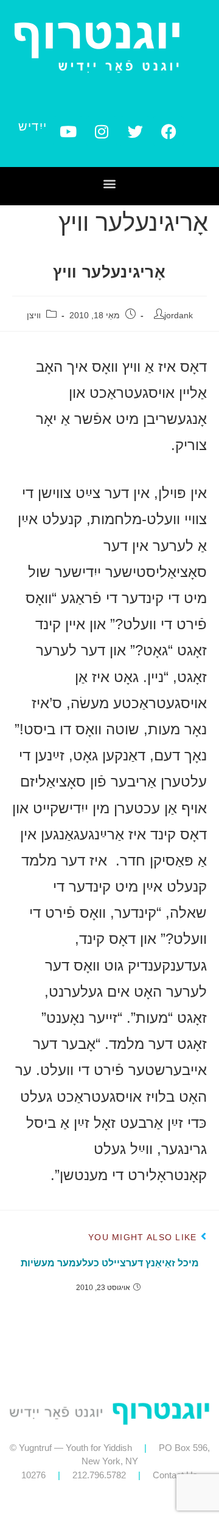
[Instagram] (101, 131)
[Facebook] (168, 131)
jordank (178, 315)
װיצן (34, 315)
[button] (110, 183)
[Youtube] (68, 131)
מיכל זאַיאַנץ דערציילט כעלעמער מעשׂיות (110, 1263)
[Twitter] (135, 131)
